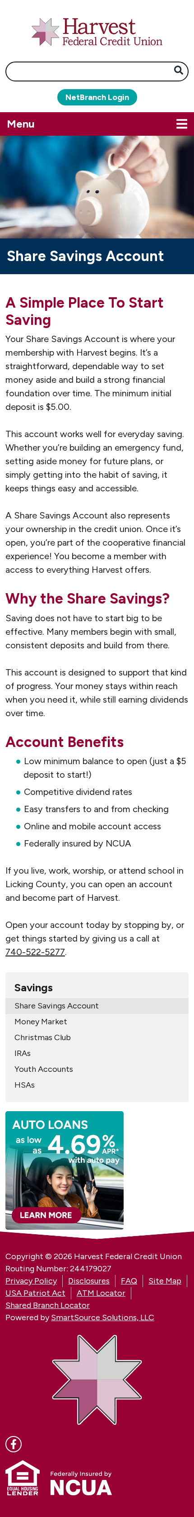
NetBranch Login (97, 97)
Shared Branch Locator (47, 1305)
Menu (65, 123)
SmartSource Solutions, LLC (102, 1317)
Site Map (164, 1281)
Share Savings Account (56, 1006)
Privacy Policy (31, 1281)
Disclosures (89, 1281)
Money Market (40, 1022)
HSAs (24, 1085)
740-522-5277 (35, 951)
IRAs (22, 1053)
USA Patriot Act (35, 1293)
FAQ (129, 1281)
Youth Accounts (43, 1069)
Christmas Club (42, 1037)
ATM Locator (101, 1293)
